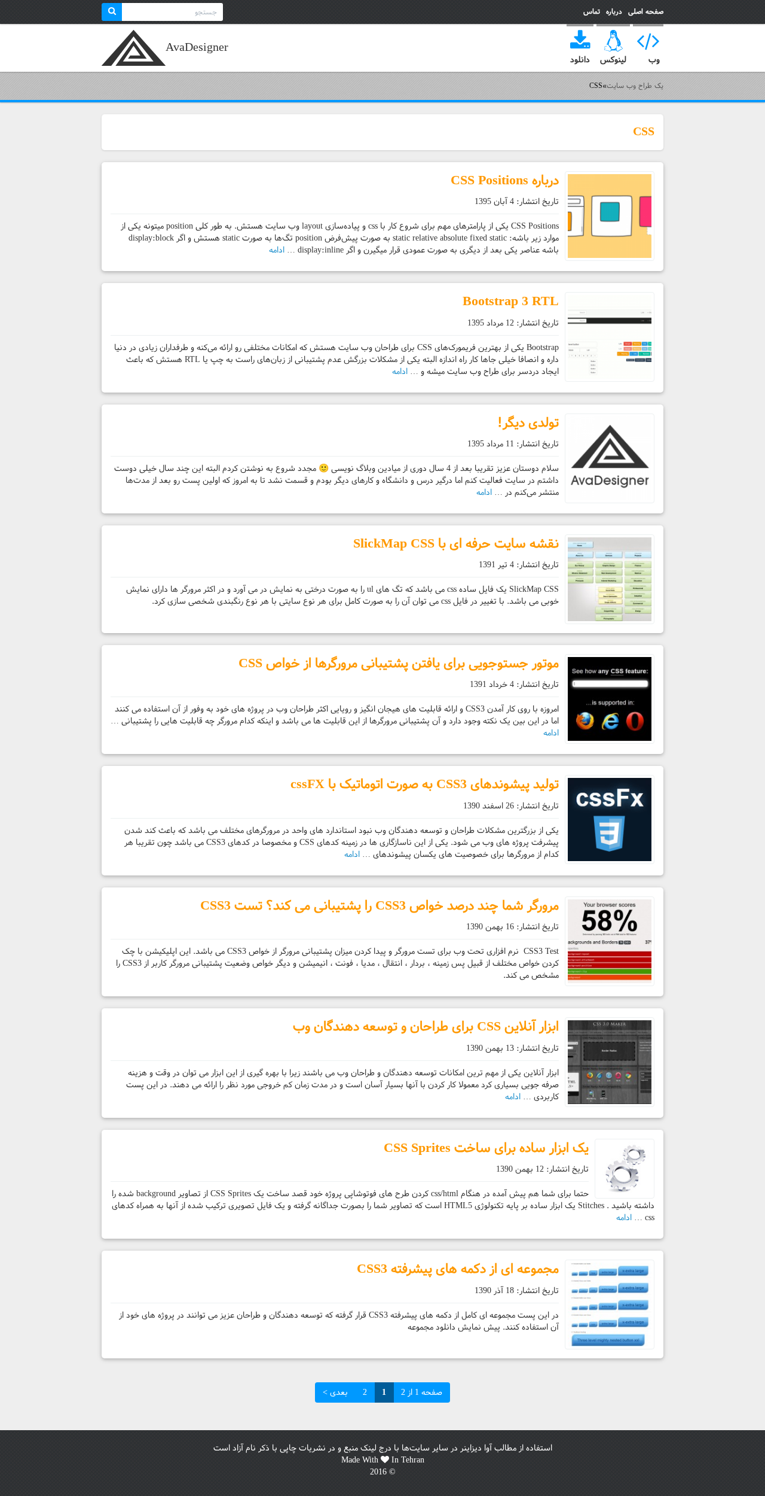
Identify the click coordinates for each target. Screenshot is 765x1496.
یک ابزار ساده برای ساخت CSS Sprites (486, 1148)
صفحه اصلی (645, 12)
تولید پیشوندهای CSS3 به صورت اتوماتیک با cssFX (424, 784)
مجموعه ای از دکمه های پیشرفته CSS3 (458, 1269)
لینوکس (613, 60)
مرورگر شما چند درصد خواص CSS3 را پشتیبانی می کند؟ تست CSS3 (379, 906)
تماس (591, 12)
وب (654, 60)
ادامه (276, 250)
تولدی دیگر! (528, 423)
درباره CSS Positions (505, 180)
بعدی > (335, 1392)
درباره (614, 12)
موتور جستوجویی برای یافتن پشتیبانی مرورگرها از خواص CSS (398, 663)
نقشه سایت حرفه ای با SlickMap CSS (456, 544)
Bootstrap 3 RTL (511, 301)
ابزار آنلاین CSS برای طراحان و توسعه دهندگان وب (426, 1026)
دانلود (580, 60)
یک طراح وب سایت (134, 48)
